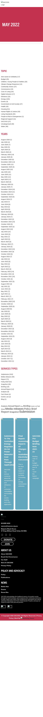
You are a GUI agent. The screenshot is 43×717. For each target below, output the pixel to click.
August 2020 (5, 309)
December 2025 (6, 159)
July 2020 (4, 311)
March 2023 (5, 242)
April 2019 (4, 349)
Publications (5, 577)
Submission (5, 374)
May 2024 (4, 207)
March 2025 (5, 182)
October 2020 (5, 304)
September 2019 (6, 336)
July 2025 (4, 172)
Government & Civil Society (10, 104)
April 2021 (4, 294)
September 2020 (6, 306)
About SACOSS (6, 554)
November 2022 (6, 251)
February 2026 (6, 154)
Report (3, 379)
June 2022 (4, 261)
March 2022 (5, 269)
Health (3, 106)
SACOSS (4, 121)
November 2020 (6, 301)
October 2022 (5, 254)
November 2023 (6, 222)
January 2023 (5, 246)
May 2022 (4, 264)
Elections (4, 96)
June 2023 (4, 234)
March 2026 (5, 152)
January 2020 (5, 326)
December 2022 (6, 249)
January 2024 (5, 217)
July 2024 (4, 202)
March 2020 (5, 321)
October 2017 (5, 358)
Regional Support (7, 119)
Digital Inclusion (6, 94)
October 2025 (5, 164)
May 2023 (4, 237)
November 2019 (6, 331)
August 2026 (5, 139)
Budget (3, 79)
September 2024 (6, 197)
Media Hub (5, 586)
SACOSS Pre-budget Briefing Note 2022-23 (36, 444)
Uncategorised (6, 124)
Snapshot (4, 384)
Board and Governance (9, 557)
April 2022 (4, 266)
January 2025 (5, 187)
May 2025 (4, 177)
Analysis (4, 392)
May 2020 (4, 316)
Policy (3, 574)
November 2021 (6, 276)
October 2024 (5, 194)
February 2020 (6, 324)
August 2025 (5, 169)
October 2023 (5, 224)
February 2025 (6, 184)
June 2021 (4, 289)
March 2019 (5, 351)
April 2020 (4, 319)
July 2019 (4, 341)
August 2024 (5, 199)
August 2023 (5, 229)
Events (3, 101)
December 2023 (6, 219)
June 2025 (4, 174)
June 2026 (4, 144)
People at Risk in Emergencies (11, 116)
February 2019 (6, 353)
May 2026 (4, 147)
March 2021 (5, 296)
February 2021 (6, 299)
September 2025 (6, 167)
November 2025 (6, 162)
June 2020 (4, 314)
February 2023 (6, 244)
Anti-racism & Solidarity (9, 77)
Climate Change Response (10, 84)
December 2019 (6, 329)
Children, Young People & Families (12, 81)
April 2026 (4, 149)
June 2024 (4, 204)
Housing (4, 109)
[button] (40, 3)
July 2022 (4, 259)
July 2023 (4, 231)
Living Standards (6, 114)
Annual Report (6, 389)
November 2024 (6, 192)
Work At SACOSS (7, 562)
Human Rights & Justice (9, 111)
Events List (4, 397)
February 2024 (6, 214)
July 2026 (4, 142)
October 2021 (5, 279)
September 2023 (6, 227)
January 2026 (5, 157)
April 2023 (4, 239)
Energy (3, 99)
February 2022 (6, 271)
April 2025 (4, 179)
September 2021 (6, 281)
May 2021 (4, 291)
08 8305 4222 (5, 523)
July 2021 (4, 286)
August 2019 (5, 339)
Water (3, 126)
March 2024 (5, 212)
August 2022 (5, 256)
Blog (2, 399)
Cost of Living (5, 91)
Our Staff (4, 560)
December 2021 (6, 274)
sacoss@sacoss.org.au (9, 526)
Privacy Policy (6, 565)
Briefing (3, 387)
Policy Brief (5, 382)
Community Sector (7, 86)
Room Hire (4, 592)
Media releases (6, 377)
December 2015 (6, 361)
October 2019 (5, 334)
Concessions (5, 89)
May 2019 (4, 346)
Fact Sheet (4, 394)
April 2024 (4, 209)
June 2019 (4, 344)
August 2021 (5, 284)
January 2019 (5, 356)
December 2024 (6, 189)
